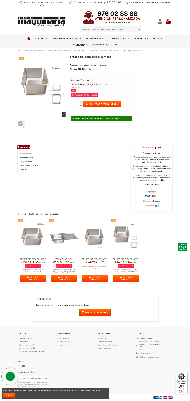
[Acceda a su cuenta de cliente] (160, 21)
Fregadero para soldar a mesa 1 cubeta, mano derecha (33, 270)
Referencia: (76, 80)
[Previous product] (170, 51)
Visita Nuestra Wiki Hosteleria (31, 351)
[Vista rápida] (37, 255)
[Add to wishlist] (29, 255)
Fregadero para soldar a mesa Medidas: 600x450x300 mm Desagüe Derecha (95, 266)
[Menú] (185, 373)
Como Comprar (64, 342)
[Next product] (172, 51)
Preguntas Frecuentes (67, 345)
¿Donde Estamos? (26, 345)
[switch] (181, 391)
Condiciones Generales (107, 345)
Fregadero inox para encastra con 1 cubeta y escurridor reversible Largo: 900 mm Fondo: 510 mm (64, 271)
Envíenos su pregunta (97, 312)
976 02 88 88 (144, 353)
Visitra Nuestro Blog (27, 348)
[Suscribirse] (45, 378)
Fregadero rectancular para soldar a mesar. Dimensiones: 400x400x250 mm (125, 271)
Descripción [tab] (24, 147)
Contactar (23, 342)
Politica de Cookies (106, 342)
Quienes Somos (25, 338)
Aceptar (9, 395)
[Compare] (33, 255)
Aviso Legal (102, 338)
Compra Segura (104, 348)
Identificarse (63, 338)
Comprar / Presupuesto (104, 104)
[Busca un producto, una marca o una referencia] (138, 29)
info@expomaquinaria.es (149, 357)
